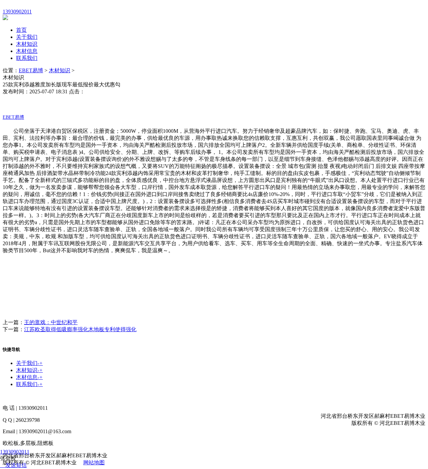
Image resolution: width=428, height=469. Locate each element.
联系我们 (26, 58)
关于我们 (26, 37)
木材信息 (26, 51)
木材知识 (26, 44)
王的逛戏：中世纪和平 (51, 322)
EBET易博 (31, 70)
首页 (21, 30)
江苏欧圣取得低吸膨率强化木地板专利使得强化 (80, 329)
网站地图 (94, 462)
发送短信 (16, 465)
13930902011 (14, 452)
